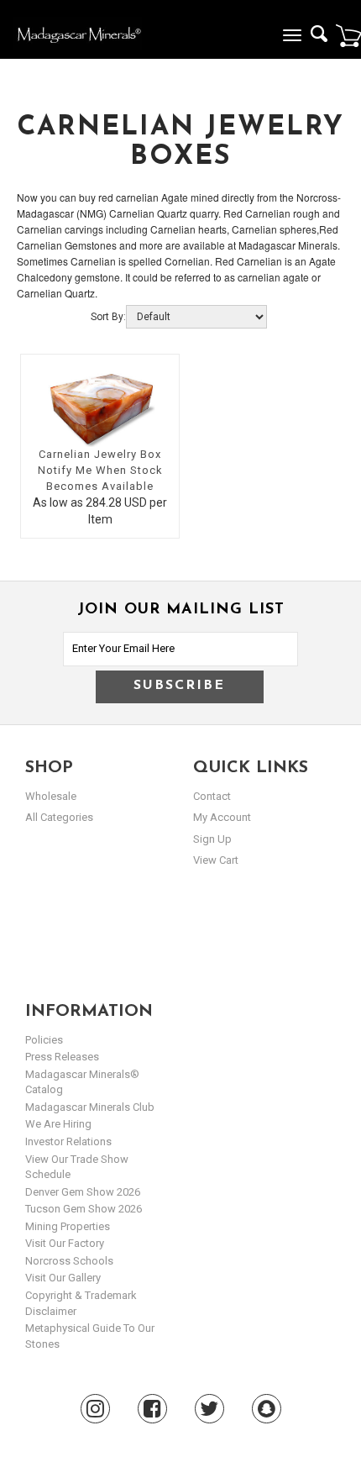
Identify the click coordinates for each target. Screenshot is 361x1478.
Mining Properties (67, 1226)
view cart (215, 860)
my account (222, 817)
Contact (212, 796)
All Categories (59, 817)
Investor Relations (68, 1141)
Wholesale (50, 796)
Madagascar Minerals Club (89, 1107)
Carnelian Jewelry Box (100, 454)
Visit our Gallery (63, 1277)
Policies (44, 1040)
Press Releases (62, 1056)
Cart (348, 35)
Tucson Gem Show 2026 (83, 1208)
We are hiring (58, 1124)
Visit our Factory (64, 1243)
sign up (212, 839)
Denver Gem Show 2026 (82, 1192)
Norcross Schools (69, 1260)
